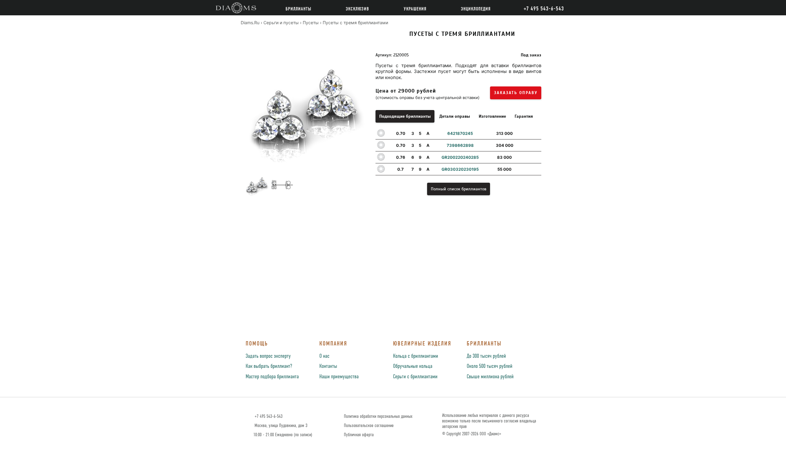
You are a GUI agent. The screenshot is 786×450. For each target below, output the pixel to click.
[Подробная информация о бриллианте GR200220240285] (534, 157)
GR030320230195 (460, 169)
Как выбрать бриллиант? (269, 366)
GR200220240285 (460, 157)
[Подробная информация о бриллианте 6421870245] (534, 133)
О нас (324, 356)
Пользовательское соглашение (369, 425)
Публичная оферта (359, 435)
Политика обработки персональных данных (378, 416)
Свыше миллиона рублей (490, 376)
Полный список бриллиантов (458, 189)
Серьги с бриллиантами (415, 376)
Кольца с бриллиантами (415, 356)
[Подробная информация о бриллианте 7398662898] (534, 145)
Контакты (328, 366)
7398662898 (460, 145)
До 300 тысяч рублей (486, 356)
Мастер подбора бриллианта (272, 376)
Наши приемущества (339, 376)
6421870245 (460, 133)
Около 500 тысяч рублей (489, 366)
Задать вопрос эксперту (268, 356)
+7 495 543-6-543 (267, 416)
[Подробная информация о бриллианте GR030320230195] (534, 169)
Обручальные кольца (412, 366)
